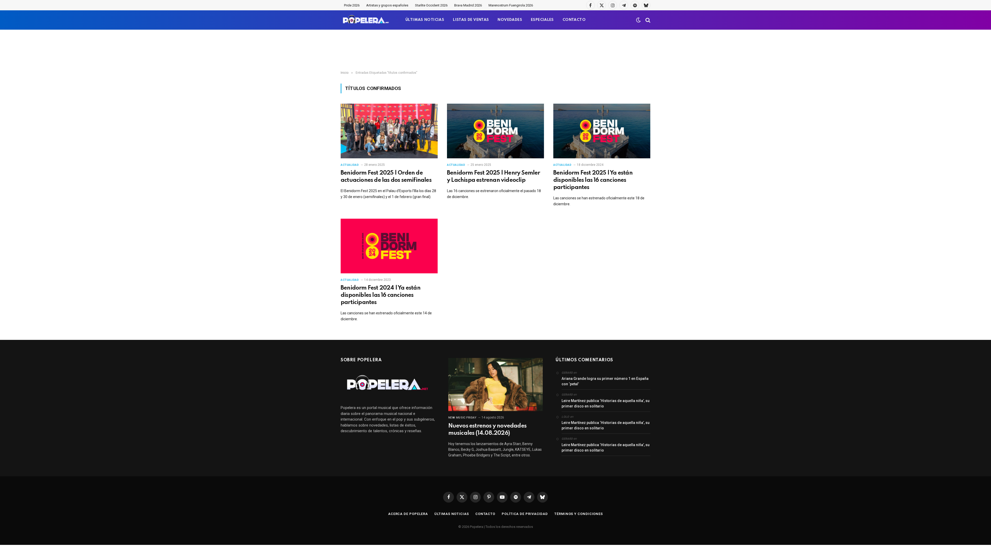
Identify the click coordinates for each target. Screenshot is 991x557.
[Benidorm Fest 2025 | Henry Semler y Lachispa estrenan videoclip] (495, 131)
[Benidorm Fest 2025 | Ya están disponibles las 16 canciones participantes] (601, 131)
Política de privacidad (525, 514)
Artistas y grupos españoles (387, 5)
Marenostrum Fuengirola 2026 (511, 5)
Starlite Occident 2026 (431, 5)
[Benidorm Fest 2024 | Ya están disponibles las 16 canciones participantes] (389, 246)
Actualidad (350, 165)
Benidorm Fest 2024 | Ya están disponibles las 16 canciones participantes (380, 295)
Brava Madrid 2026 (468, 5)
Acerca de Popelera (408, 514)
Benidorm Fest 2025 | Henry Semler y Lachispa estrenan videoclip (493, 176)
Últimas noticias (451, 514)
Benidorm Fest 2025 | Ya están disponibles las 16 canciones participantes (593, 180)
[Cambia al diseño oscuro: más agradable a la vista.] (638, 20)
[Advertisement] (495, 50)
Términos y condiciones (578, 514)
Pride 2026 (351, 5)
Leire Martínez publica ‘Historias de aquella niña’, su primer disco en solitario (606, 403)
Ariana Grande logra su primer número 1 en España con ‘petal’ (605, 381)
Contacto (485, 514)
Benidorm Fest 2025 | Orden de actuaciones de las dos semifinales (386, 176)
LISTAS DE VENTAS (471, 20)
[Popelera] (366, 20)
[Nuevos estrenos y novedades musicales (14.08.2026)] (495, 384)
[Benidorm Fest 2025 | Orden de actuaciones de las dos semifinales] (389, 131)
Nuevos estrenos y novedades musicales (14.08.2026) (487, 429)
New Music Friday (462, 417)
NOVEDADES (510, 20)
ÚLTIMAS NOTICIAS (424, 20)
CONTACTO (574, 20)
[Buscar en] (647, 20)
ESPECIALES (542, 20)
